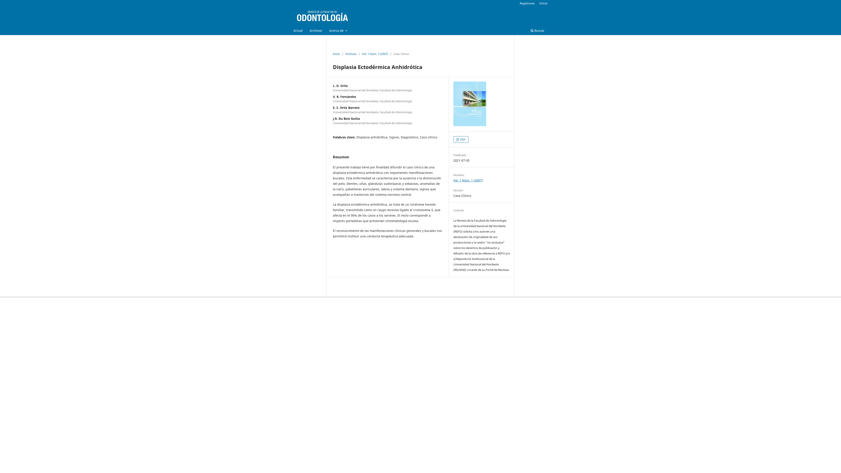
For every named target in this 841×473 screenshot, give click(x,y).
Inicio (336, 54)
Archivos (316, 30)
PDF (462, 139)
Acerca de (337, 30)
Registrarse (527, 3)
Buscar (539, 30)
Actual (298, 30)
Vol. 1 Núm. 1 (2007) (375, 54)
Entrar (543, 3)
